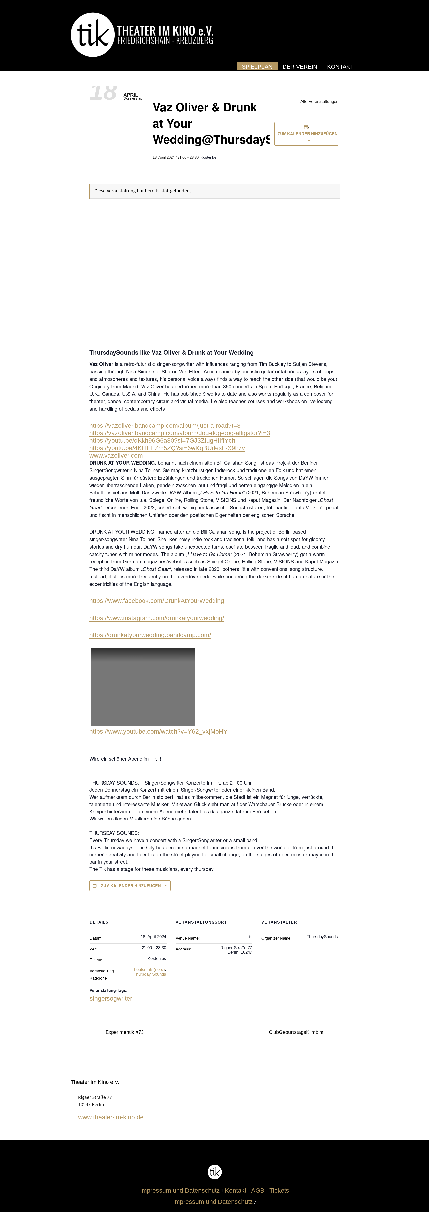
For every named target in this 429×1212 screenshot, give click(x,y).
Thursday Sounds (150, 974)
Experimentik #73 (125, 1032)
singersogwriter (111, 998)
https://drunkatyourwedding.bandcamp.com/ (150, 634)
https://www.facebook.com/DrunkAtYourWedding (156, 600)
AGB (257, 1190)
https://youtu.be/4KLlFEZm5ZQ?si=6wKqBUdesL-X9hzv (167, 447)
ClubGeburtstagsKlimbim (296, 1032)
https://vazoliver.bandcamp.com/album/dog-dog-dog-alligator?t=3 (179, 432)
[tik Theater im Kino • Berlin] (214, 1172)
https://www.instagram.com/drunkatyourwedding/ (156, 617)
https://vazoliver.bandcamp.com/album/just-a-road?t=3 (165, 425)
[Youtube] (343, 35)
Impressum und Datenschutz (180, 1190)
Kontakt (235, 1190)
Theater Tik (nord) (148, 969)
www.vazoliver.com (116, 455)
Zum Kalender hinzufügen (308, 133)
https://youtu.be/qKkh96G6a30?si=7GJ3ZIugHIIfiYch (162, 440)
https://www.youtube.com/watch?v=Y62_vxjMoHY (158, 731)
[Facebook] (333, 35)
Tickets (279, 1190)
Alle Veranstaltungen (318, 101)
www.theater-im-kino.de (110, 1117)
